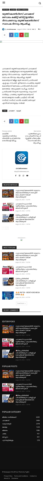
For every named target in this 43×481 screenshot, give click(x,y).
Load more (20, 303)
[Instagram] (19, 175)
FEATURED (5, 9)
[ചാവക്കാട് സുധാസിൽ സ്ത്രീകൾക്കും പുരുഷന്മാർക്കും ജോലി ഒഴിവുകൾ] (8, 207)
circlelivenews (11, 29)
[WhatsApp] (26, 35)
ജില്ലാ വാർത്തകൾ (22, 9)
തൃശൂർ (18, 111)
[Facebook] (11, 35)
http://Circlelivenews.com (21, 171)
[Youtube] (27, 175)
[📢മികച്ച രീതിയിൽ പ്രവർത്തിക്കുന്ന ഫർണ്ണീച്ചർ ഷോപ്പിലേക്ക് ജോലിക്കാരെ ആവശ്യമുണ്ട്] (8, 218)
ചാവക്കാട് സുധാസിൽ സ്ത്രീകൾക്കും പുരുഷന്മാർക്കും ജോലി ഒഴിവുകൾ (26, 206)
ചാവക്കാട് (12, 9)
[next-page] (7, 228)
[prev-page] (3, 228)
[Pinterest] (21, 35)
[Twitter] (16, 35)
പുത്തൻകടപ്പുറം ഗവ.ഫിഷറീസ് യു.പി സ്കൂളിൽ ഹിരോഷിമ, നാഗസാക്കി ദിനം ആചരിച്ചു (33, 138)
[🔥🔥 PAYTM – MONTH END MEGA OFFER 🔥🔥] (8, 295)
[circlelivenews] (3, 29)
